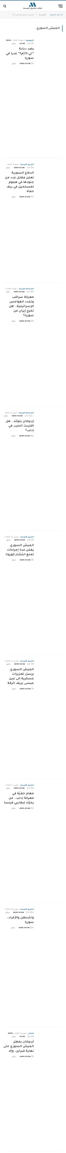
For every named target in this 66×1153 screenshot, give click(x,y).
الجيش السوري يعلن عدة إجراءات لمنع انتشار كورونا (20, 550)
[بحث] (5, 6)
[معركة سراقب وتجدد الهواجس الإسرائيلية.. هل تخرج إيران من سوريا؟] (50, 344)
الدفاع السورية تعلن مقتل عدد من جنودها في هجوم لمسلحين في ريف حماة (19, 182)
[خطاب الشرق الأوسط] (33, 6)
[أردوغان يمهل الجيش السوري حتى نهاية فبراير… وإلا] (50, 1089)
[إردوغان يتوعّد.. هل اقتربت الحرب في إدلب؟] (50, 468)
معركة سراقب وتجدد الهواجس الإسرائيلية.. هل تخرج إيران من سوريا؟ (21, 307)
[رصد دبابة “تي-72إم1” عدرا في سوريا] (50, 96)
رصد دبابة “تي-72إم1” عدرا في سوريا (20, 53)
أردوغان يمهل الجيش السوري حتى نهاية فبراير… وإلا (18, 1046)
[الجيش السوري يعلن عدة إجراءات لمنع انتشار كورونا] (50, 592)
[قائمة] (60, 6)
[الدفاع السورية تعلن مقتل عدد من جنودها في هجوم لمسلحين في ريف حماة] (50, 220)
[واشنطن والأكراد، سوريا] (50, 965)
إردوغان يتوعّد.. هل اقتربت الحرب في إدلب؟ (20, 426)
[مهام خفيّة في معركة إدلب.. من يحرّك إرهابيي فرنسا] (50, 841)
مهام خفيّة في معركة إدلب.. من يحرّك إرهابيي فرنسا (19, 798)
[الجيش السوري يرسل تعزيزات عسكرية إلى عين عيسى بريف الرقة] (50, 716)
